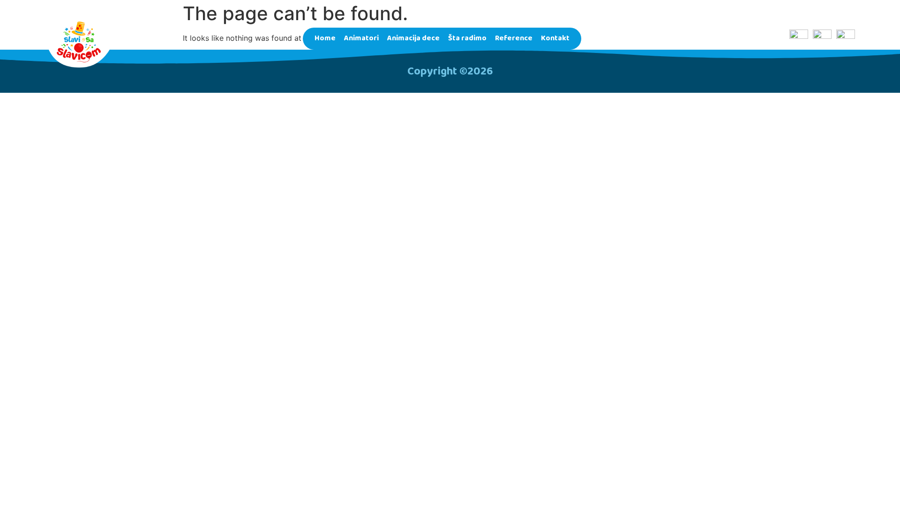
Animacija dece (413, 38)
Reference (513, 38)
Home (325, 38)
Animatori (361, 38)
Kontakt (555, 38)
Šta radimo (467, 38)
